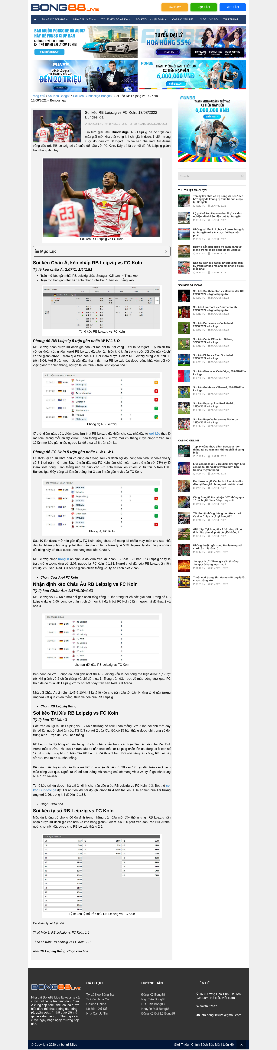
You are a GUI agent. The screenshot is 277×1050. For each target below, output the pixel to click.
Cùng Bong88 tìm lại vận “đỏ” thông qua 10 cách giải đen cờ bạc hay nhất (218, 499)
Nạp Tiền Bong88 (153, 999)
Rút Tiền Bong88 (153, 1004)
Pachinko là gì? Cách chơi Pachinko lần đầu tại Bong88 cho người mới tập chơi (218, 483)
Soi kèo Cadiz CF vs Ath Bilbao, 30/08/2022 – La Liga (213, 341)
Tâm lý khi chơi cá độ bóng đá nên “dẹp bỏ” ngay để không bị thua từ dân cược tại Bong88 (218, 199)
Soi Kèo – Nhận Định (150, 19)
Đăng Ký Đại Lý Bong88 (158, 1013)
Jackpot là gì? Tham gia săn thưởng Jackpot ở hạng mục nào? (216, 563)
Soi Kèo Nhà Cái (97, 999)
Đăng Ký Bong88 (53, 19)
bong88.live (69, 1044)
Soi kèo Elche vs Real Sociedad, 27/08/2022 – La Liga (213, 357)
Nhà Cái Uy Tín (83, 19)
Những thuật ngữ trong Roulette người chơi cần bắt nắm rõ (217, 547)
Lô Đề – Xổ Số (208, 19)
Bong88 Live (95, 124)
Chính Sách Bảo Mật (205, 1044)
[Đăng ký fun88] (212, 128)
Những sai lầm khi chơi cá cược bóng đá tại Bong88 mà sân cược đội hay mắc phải (219, 232)
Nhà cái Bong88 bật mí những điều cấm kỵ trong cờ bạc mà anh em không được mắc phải (218, 265)
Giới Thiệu (181, 1044)
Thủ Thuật (230, 19)
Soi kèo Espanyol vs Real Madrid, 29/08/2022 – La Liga (214, 405)
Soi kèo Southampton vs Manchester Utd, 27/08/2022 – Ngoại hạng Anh (219, 293)
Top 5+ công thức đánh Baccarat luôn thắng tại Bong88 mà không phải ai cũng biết (218, 449)
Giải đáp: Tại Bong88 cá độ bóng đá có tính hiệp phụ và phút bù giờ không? (217, 531)
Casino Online (182, 19)
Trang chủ (38, 96)
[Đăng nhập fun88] (192, 76)
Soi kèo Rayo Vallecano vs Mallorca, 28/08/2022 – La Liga (215, 421)
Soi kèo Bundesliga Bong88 (92, 96)
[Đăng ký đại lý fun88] (84, 42)
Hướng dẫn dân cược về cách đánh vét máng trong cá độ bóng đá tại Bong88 (217, 248)
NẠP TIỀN (204, 7)
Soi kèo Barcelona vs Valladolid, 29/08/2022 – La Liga (213, 325)
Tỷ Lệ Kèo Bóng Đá (114, 19)
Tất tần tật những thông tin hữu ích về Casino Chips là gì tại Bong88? (217, 515)
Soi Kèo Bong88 (59, 96)
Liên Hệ (228, 1044)
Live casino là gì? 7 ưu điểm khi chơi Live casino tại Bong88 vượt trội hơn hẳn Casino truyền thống (219, 466)
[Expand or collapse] (166, 251)
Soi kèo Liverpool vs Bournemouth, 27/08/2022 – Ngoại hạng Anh (215, 309)
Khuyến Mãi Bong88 (155, 1009)
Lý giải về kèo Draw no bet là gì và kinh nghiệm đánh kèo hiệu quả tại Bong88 (217, 215)
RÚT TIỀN (233, 7)
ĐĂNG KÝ (175, 7)
